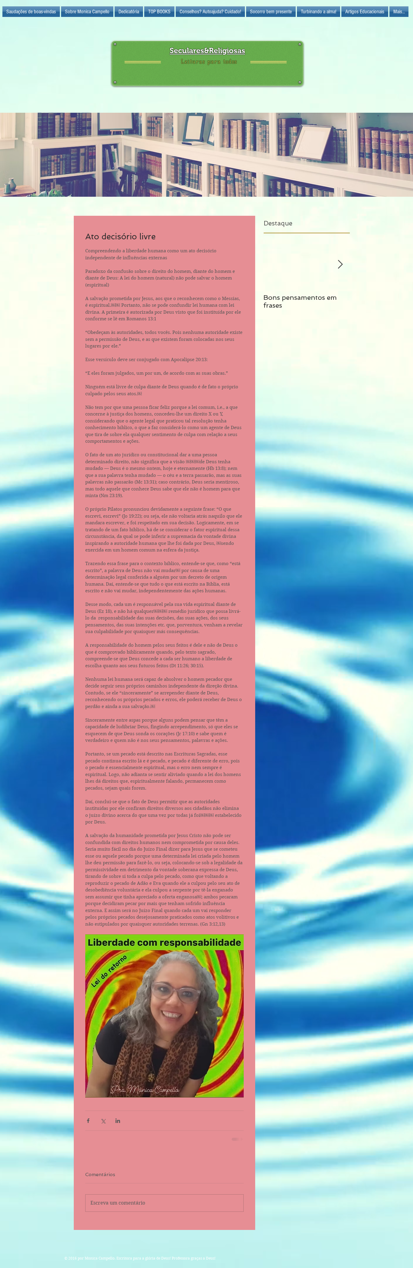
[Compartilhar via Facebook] (88, 1121)
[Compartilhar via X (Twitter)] (103, 1121)
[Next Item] (340, 264)
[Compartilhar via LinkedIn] (118, 1121)
